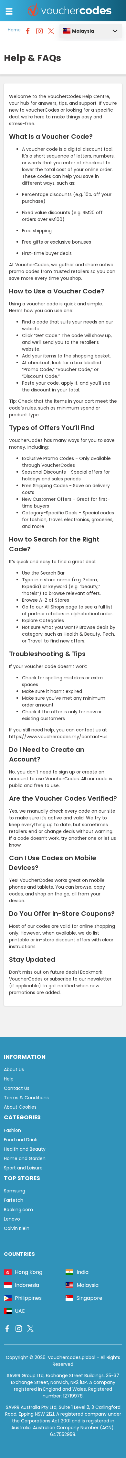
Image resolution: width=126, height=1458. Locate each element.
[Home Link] (69, 11)
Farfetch (13, 1200)
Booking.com (18, 1209)
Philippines (28, 1298)
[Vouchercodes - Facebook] (28, 32)
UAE (20, 1311)
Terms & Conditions (26, 1097)
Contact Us (16, 1088)
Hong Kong (28, 1272)
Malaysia (83, 31)
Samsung (14, 1191)
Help (9, 1079)
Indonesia (27, 1285)
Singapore (89, 1298)
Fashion (12, 1130)
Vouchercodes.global (71, 1357)
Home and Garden (25, 1158)
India (83, 1272)
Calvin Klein (16, 1228)
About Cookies (20, 1107)
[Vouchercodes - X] (51, 32)
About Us (14, 1069)
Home (14, 30)
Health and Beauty (25, 1149)
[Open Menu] (9, 11)
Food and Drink (20, 1139)
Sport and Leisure (23, 1168)
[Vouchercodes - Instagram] (39, 32)
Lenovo (12, 1219)
